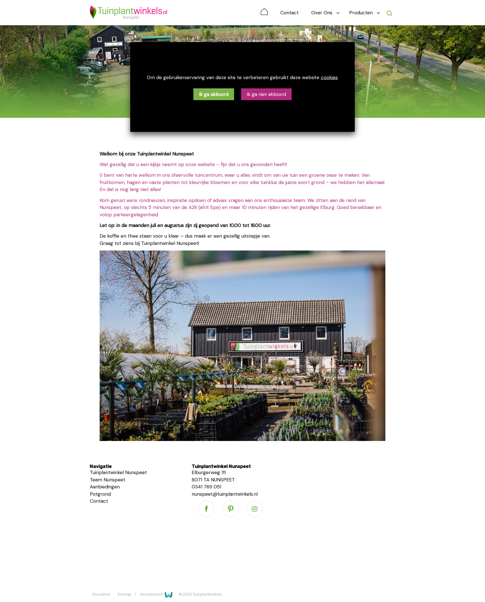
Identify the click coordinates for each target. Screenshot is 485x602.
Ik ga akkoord (213, 94)
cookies (329, 77)
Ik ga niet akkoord (266, 94)
